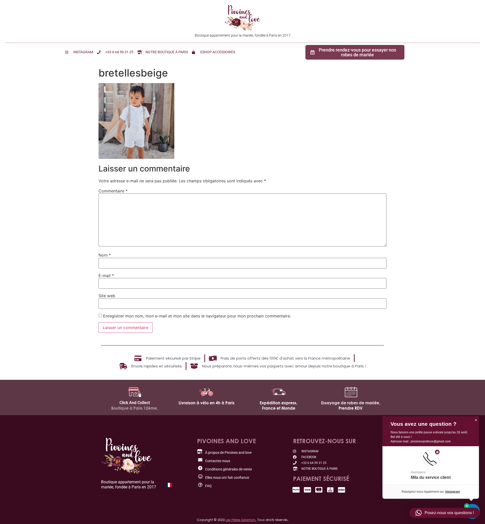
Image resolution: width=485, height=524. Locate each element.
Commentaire (113, 191)
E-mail (106, 275)
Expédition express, (278, 402)
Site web (107, 296)
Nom (105, 255)
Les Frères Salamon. (241, 520)
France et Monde (278, 408)
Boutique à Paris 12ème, (134, 408)
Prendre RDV (350, 408)
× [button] (476, 420)
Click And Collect (134, 402)
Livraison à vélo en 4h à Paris (206, 402)
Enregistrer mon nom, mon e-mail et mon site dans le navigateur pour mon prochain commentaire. (197, 316)
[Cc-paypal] (296, 490)
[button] (430, 465)
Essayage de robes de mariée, (350, 402)
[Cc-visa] (307, 490)
